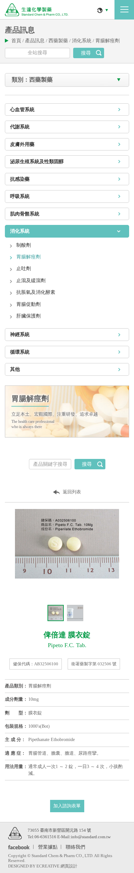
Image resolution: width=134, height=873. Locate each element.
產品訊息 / (36, 40)
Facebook (18, 847)
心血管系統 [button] (22, 109)
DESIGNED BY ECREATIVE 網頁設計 (42, 866)
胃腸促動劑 (28, 304)
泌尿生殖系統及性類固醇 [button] (37, 161)
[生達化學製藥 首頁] (36, 9)
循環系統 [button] (20, 352)
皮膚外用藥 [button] (22, 144)
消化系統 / (83, 40)
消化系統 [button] (20, 231)
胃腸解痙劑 (107, 40)
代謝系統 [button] (20, 126)
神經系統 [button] (20, 334)
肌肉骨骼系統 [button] (24, 213)
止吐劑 (23, 268)
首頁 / (18, 40)
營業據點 (48, 846)
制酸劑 (23, 245)
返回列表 (72, 491)
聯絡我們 (75, 846)
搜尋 (86, 53)
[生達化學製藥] (15, 832)
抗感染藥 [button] (20, 179)
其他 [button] (15, 369)
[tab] (67, 109)
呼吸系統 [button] (20, 196)
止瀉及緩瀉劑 (31, 280)
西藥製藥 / (60, 40)
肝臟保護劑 (28, 316)
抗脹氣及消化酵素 (35, 292)
